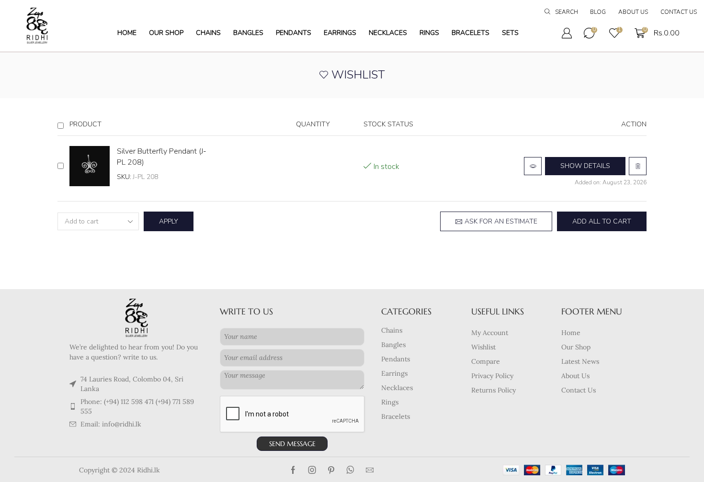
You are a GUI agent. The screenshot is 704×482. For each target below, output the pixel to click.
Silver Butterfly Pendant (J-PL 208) (161, 157)
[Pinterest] (331, 470)
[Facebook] (293, 470)
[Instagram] (312, 470)
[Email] (370, 470)
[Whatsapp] (350, 470)
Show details (585, 165)
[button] (561, 12)
